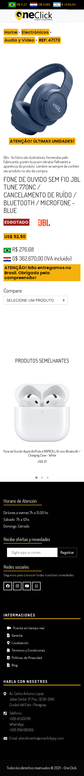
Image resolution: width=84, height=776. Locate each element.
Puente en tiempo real (27, 628)
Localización (19, 643)
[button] (36, 477)
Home (10, 32)
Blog (14, 665)
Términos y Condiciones (27, 650)
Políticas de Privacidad (26, 657)
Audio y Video (19, 40)
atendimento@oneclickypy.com (41, 738)
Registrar (67, 552)
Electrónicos (35, 32)
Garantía (16, 635)
